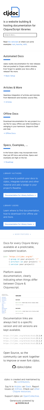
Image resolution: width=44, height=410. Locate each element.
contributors (23, 382)
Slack (28, 386)
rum (13, 44)
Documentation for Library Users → (19, 224)
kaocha (19, 44)
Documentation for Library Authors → (20, 195)
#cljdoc (18, 386)
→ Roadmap (8, 162)
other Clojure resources (26, 390)
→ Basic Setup (9, 76)
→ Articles (7, 102)
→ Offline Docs (9, 133)
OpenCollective (31, 396)
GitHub (18, 389)
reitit (25, 44)
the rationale (13, 42)
